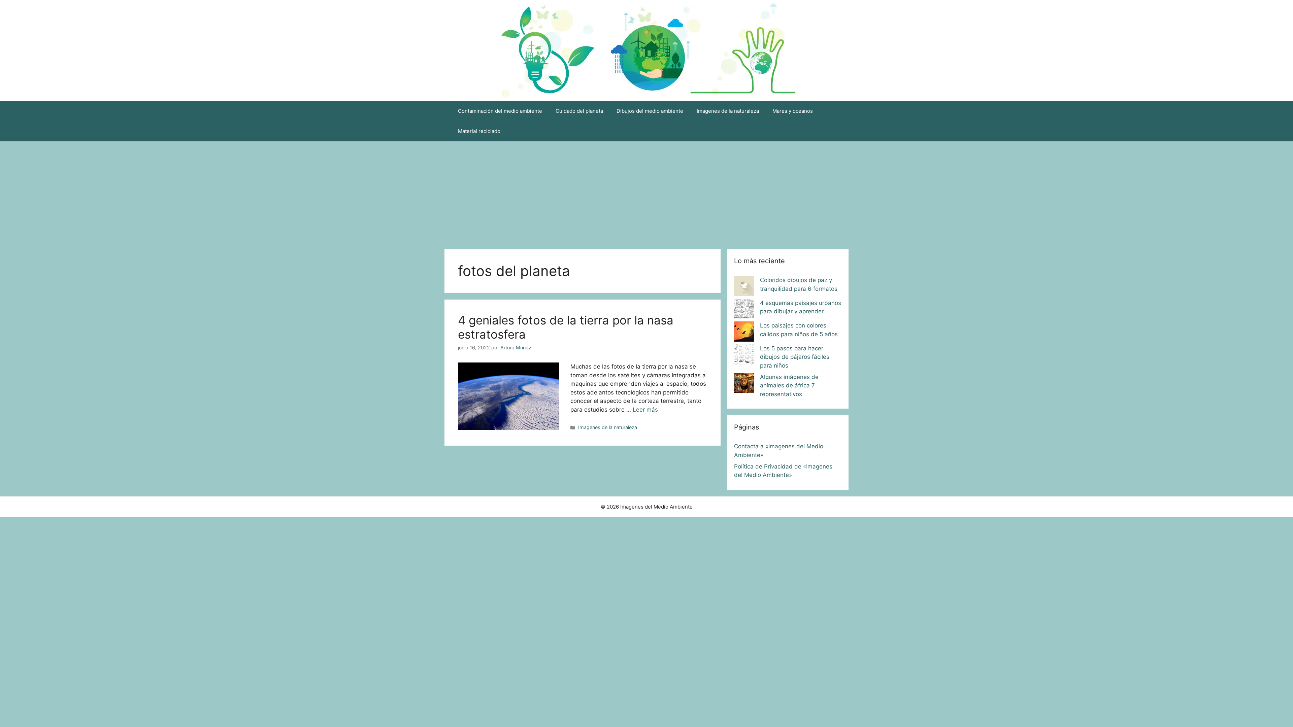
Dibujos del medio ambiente (650, 111)
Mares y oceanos (792, 111)
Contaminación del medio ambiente (500, 111)
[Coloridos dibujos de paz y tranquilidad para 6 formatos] (744, 287)
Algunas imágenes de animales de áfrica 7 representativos (789, 385)
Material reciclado (479, 131)
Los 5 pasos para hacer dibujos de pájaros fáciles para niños (794, 357)
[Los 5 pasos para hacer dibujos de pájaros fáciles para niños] (744, 355)
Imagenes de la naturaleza (728, 111)
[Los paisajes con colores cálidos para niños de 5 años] (744, 332)
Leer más (645, 409)
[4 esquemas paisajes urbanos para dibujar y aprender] (744, 310)
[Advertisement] (646, 192)
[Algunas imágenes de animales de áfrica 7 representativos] (744, 384)
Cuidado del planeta (579, 111)
